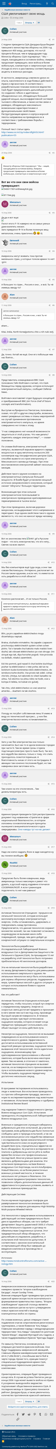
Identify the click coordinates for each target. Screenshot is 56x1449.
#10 (53, 562)
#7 (53, 349)
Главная (46, 1438)
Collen (6, 17)
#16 (53, 809)
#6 (53, 305)
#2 (53, 153)
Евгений (14, 240)
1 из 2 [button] (19, 22)
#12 (53, 628)
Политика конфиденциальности (16, 1438)
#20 (53, 1281)
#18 (53, 873)
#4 (53, 251)
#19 (53, 908)
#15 (53, 784)
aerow (13, 142)
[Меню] (4, 3)
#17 (53, 847)
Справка (37, 1438)
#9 (53, 534)
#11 (53, 594)
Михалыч (15, 202)
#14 (53, 737)
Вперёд (28, 22)
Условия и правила (26, 1436)
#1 (53, 39)
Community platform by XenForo (25, 1446)
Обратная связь (9, 1436)
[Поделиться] (49, 39)
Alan (12, 294)
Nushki (13, 862)
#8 (53, 375)
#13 (53, 708)
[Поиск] (52, 3)
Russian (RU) (9, 1432)
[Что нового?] (47, 3)
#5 (53, 279)
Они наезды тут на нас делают (34, 829)
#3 (53, 213)
